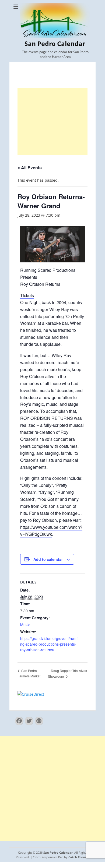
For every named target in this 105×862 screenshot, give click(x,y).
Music (25, 624)
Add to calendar (48, 559)
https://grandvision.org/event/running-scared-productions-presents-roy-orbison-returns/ (49, 644)
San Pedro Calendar (54, 44)
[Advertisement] (53, 121)
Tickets (27, 295)
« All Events (30, 167)
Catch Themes (78, 857)
